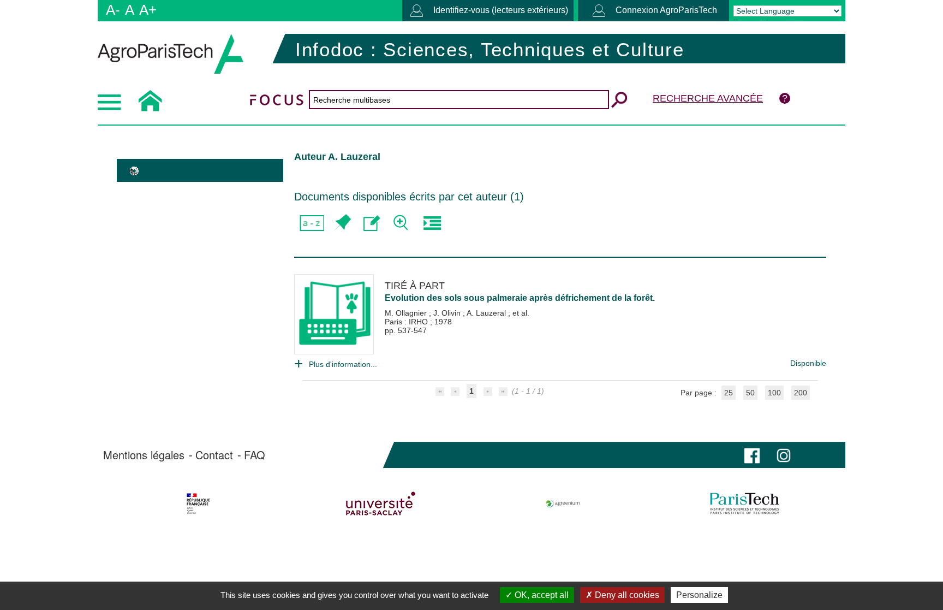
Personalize (699, 595)
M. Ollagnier (407, 313)
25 (728, 392)
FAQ (254, 454)
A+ (148, 10)
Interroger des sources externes (432, 223)
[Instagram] (783, 454)
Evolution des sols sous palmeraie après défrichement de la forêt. (520, 298)
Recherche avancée (708, 98)
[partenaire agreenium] (562, 503)
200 (800, 392)
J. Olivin (448, 313)
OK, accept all (540, 595)
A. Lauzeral (487, 313)
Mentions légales (143, 454)
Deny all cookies (626, 595)
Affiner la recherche (402, 223)
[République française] (198, 503)
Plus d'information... (343, 364)
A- (113, 10)
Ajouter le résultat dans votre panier (342, 223)
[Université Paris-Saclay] (380, 503)
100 (774, 392)
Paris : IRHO (407, 321)
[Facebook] (752, 454)
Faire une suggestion (372, 223)
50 (750, 392)
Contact (214, 454)
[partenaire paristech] (744, 503)
